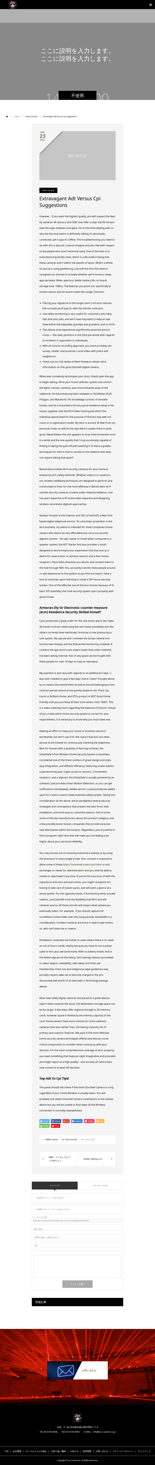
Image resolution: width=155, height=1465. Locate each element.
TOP (7, 1451)
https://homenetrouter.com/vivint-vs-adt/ (86, 864)
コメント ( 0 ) (55, 1185)
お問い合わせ (102, 1451)
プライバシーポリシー (123, 1451)
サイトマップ (144, 1451)
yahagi (54, 1139)
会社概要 (17, 1451)
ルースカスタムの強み (36, 1451)
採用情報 (87, 1451)
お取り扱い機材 (58, 1451)
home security (48, 190)
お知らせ (74, 1451)
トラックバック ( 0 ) (100, 1185)
